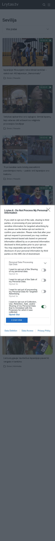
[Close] (49, 210)
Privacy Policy (44, 330)
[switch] (43, 270)
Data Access (27, 330)
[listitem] (27, 263)
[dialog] (27, 270)
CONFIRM (16, 320)
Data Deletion (11, 330)
